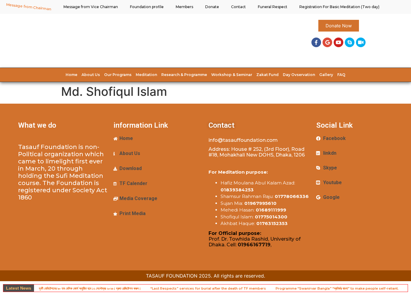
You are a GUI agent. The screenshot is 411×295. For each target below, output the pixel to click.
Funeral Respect (272, 7)
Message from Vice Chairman (90, 7)
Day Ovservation (299, 74)
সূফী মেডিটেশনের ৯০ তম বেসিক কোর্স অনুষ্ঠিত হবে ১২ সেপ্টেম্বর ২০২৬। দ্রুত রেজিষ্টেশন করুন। (90, 288)
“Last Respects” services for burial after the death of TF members (208, 288)
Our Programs (117, 74)
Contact (238, 7)
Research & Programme (184, 74)
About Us (91, 74)
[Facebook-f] (316, 42)
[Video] (361, 42)
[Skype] (349, 42)
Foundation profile (147, 7)
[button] (338, 26)
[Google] (327, 42)
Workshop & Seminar (231, 74)
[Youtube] (338, 42)
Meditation (146, 74)
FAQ (341, 74)
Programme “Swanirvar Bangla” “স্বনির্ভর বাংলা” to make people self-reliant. (337, 288)
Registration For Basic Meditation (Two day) (339, 7)
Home (71, 74)
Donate (212, 7)
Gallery (326, 74)
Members (184, 7)
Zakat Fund (267, 74)
